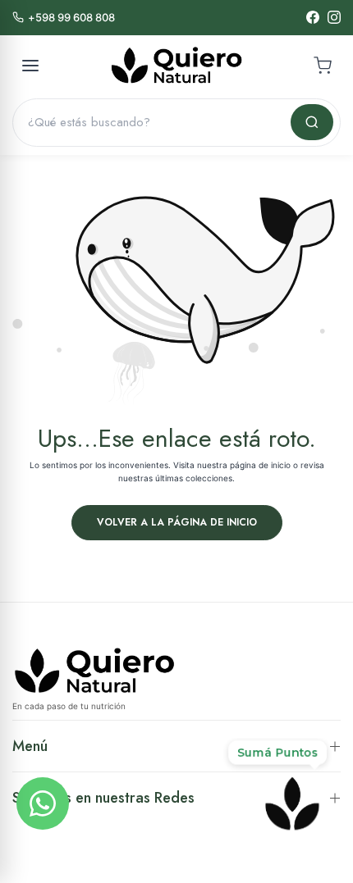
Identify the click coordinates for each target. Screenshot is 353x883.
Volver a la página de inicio (177, 522)
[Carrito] (323, 66)
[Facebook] (312, 17)
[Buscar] (312, 122)
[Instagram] (334, 17)
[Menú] (30, 66)
